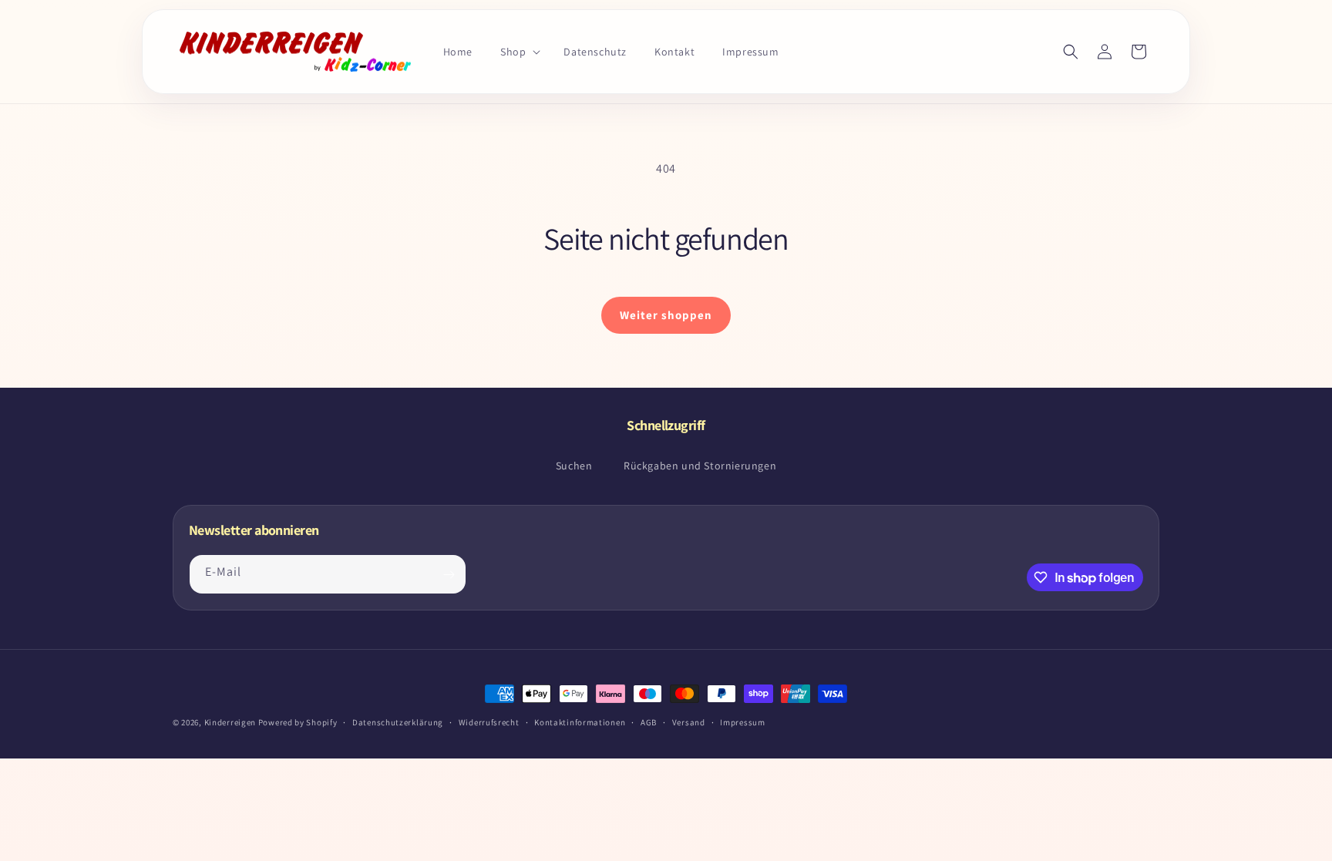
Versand (688, 722)
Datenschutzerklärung (397, 722)
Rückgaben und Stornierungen (700, 466)
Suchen (574, 466)
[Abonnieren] (449, 574)
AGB (649, 722)
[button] (518, 51)
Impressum (742, 722)
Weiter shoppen (666, 315)
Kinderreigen (230, 722)
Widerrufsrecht (489, 722)
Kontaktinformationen (579, 722)
